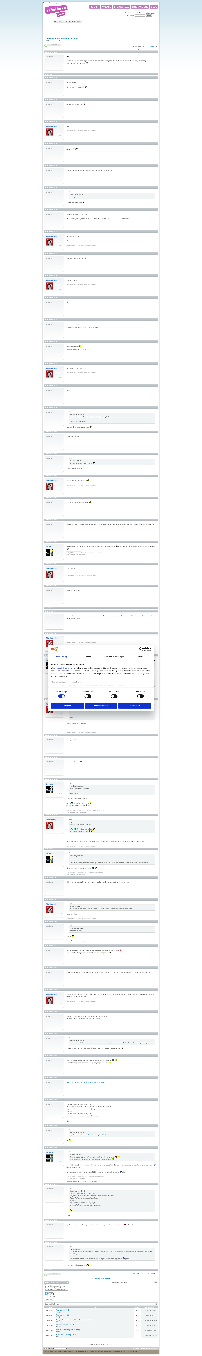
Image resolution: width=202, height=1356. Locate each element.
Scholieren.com (145, 1348)
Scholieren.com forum (53, 38)
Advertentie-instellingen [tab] (114, 657)
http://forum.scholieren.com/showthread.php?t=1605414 (85, 1082)
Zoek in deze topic (150, 49)
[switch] (88, 696)
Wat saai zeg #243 (62, 1310)
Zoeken (76, 21)
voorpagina (55, 3)
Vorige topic (96, 1278)
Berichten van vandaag (66, 21)
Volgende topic (105, 1278)
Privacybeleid (90, 1351)
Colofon (117, 1351)
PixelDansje (51, 126)
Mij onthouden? (152, 13)
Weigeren (67, 706)
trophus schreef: (75, 822)
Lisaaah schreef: (75, 906)
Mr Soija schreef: (75, 461)
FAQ (55, 21)
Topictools (140, 49)
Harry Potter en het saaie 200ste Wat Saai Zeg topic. (74, 1320)
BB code (47, 1292)
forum (61, 3)
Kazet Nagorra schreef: (77, 1191)
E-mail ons (136, 1348)
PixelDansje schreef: (77, 194)
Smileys (47, 1293)
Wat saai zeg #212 (62, 1315)
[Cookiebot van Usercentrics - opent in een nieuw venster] (141, 649)
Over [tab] (140, 657)
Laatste (152, 46)
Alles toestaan (134, 706)
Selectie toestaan (101, 706)
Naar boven (154, 1348)
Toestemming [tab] (61, 657)
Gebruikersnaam (129, 13)
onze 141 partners (64, 668)
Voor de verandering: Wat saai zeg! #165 (70, 1330)
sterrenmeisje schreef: (77, 414)
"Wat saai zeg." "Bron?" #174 (66, 1325)
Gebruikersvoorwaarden (104, 1351)
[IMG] (46, 1295)
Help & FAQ (125, 1351)
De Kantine (74, 38)
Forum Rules (48, 1299)
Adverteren (80, 1351)
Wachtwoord (130, 15)
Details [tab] (88, 657)
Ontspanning (65, 38)
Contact (134, 1351)
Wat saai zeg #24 (54, 41)
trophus (49, 547)
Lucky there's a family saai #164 (67, 1335)
